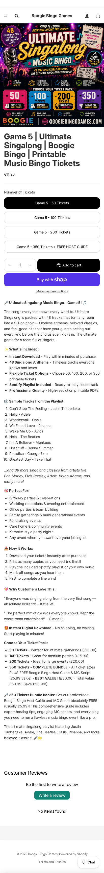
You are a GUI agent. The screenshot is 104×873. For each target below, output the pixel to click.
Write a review (52, 795)
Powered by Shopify (73, 854)
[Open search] (16, 15)
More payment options (52, 291)
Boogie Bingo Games (43, 854)
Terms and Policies (52, 862)
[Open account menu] (86, 15)
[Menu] (6, 16)
